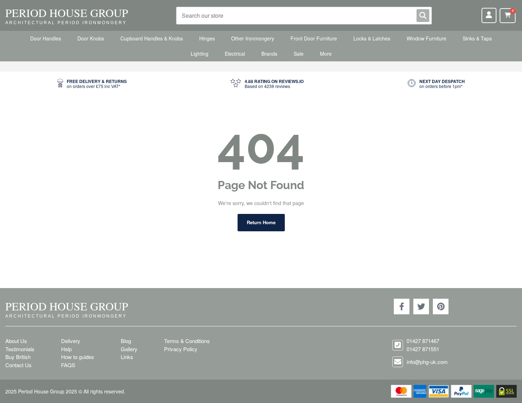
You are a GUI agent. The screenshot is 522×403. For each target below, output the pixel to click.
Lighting (199, 53)
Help (66, 349)
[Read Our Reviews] (267, 84)
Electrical (235, 53)
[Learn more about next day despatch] (436, 84)
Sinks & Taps (477, 38)
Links (127, 356)
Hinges (207, 38)
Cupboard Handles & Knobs (151, 38)
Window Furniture (426, 38)
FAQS (68, 365)
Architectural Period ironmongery (66, 22)
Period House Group (66, 12)
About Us (16, 340)
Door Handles (45, 38)
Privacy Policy (180, 349)
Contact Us (18, 365)
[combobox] (304, 15)
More (326, 53)
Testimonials (19, 349)
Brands (269, 53)
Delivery (70, 340)
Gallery (129, 349)
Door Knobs (90, 38)
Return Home (261, 222)
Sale (299, 53)
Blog (126, 340)
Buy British (18, 356)
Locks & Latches (371, 38)
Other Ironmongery (252, 38)
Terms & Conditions (187, 340)
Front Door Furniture (313, 38)
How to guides (77, 356)
